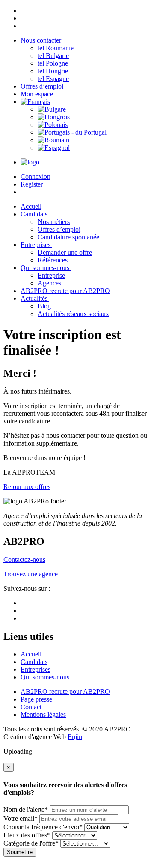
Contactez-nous (24, 559)
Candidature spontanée (68, 237)
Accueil (31, 654)
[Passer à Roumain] (53, 140)
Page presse (37, 699)
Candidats (35, 214)
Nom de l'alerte (25, 809)
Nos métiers (54, 221)
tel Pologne (53, 63)
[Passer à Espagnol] (54, 147)
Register (32, 184)
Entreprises (36, 244)
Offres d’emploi (42, 86)
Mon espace (37, 94)
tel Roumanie (56, 48)
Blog (44, 306)
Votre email (20, 818)
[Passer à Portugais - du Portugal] (72, 132)
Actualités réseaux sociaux (73, 313)
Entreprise (51, 275)
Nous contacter (41, 40)
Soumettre (20, 852)
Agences (49, 283)
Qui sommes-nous (46, 267)
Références (53, 260)
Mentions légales (43, 714)
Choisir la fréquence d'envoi (43, 827)
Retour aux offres (26, 486)
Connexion (35, 176)
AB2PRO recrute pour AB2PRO (65, 290)
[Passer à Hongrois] (54, 117)
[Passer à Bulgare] (52, 109)
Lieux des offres (26, 835)
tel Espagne (53, 78)
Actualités (35, 298)
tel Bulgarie (53, 55)
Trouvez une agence (30, 574)
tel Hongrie (53, 71)
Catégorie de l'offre (31, 843)
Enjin (75, 736)
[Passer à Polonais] (53, 124)
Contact (31, 706)
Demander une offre (65, 252)
